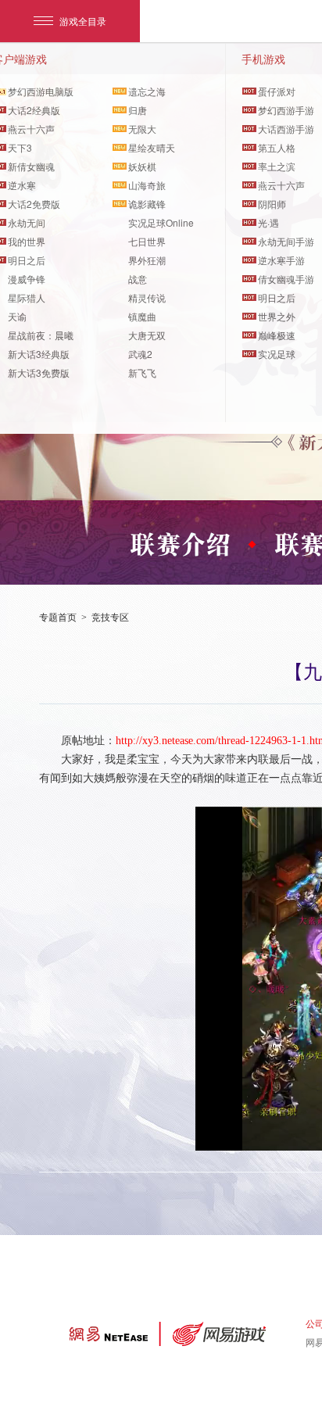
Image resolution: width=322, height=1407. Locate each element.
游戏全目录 (82, 20)
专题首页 (58, 617)
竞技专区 (110, 617)
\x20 (184, 544)
